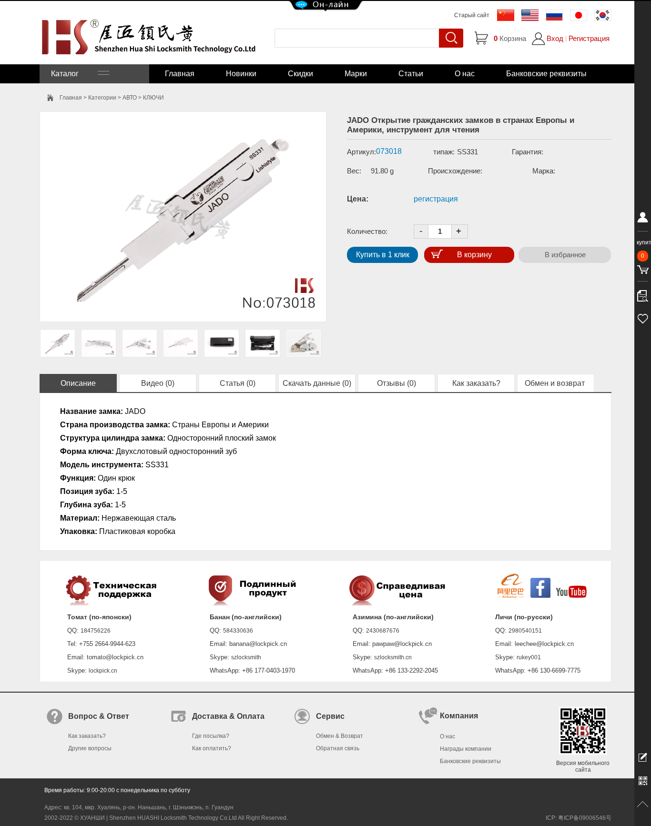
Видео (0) (157, 383)
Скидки (300, 74)
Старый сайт (471, 15)
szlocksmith (246, 657)
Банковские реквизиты (546, 74)
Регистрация (589, 38)
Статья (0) (237, 383)
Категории (102, 97)
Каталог (74, 74)
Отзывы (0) (396, 383)
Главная (179, 74)
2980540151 (525, 630)
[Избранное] (642, 317)
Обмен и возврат (556, 383)
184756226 (96, 630)
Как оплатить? (211, 748)
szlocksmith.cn (393, 657)
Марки (356, 74)
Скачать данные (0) (317, 383)
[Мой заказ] (642, 293)
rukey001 (529, 657)
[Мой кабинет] (642, 219)
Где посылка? (210, 736)
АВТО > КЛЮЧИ (143, 97)
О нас (465, 74)
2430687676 (382, 630)
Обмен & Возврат (339, 736)
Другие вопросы (90, 748)
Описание (78, 383)
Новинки (241, 74)
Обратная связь (337, 748)
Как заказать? (476, 383)
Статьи (410, 74)
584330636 (238, 630)
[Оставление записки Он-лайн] (642, 757)
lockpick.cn (103, 670)
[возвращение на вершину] (642, 804)
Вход (555, 38)
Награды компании (465, 748)
